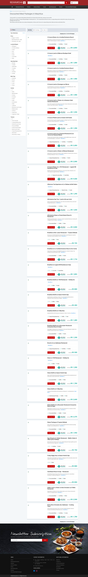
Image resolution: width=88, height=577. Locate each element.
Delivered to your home (16, 124)
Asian (13, 91)
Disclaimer (58, 566)
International (14, 102)
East (13, 51)
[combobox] (58, 2)
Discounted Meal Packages (71, 7)
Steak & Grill (14, 112)
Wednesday (14, 66)
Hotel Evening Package (16, 127)
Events (44, 7)
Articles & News (37, 7)
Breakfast (14, 78)
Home (11, 11)
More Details (50, 47)
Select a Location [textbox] (56, 2)
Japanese (14, 105)
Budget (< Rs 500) (15, 37)
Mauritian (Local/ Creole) (16, 107)
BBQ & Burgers (15, 93)
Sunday (13, 73)
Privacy (57, 570)
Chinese (13, 95)
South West (14, 56)
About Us (58, 559)
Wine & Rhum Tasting (16, 134)
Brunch (13, 79)
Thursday (14, 68)
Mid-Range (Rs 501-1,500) (17, 39)
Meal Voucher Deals (16, 129)
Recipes (60, 7)
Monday (13, 63)
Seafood (13, 110)
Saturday (14, 71)
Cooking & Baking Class (16, 122)
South (13, 54)
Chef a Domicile (15, 120)
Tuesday (13, 64)
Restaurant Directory (20, 7)
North (13, 53)
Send (45, 540)
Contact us (58, 561)
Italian (13, 103)
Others (13, 85)
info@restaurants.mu (39, 565)
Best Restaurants (52, 7)
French (13, 98)
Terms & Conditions (60, 565)
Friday (13, 69)
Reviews (28, 7)
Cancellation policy (60, 568)
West (13, 58)
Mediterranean (15, 108)
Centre (13, 49)
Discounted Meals (15, 125)
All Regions (14, 46)
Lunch (13, 83)
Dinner (13, 81)
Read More (63, 40)
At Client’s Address (15, 47)
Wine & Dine (14, 132)
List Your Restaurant (60, 563)
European (14, 96)
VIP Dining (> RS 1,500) (16, 41)
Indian (13, 100)
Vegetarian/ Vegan (15, 114)
